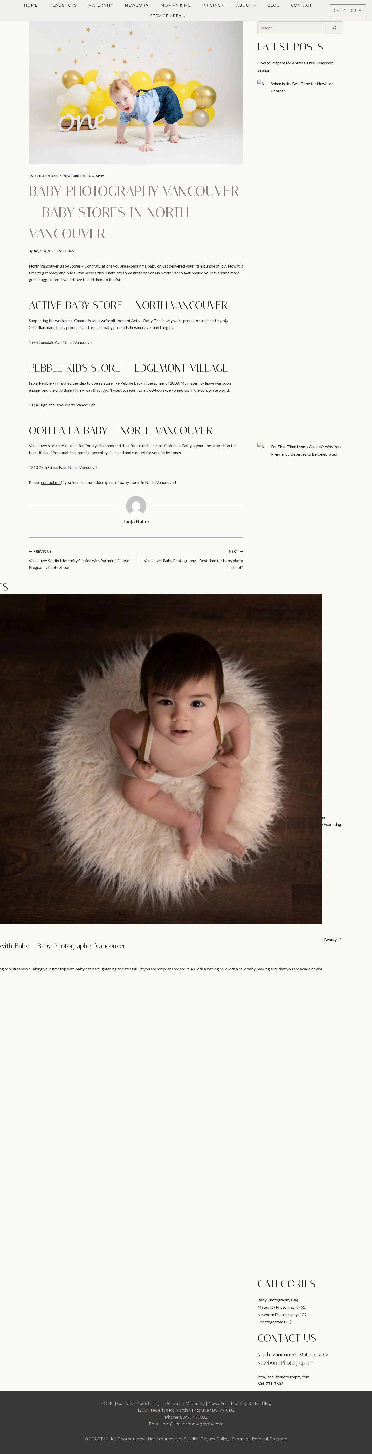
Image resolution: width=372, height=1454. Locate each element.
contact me (51, 482)
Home (31, 5)
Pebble (126, 383)
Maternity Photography (278, 1307)
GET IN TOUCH (348, 11)
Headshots (63, 5)
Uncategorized (270, 1321)
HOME (107, 1403)
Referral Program (269, 1439)
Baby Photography (45, 175)
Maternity (100, 5)
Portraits (173, 1403)
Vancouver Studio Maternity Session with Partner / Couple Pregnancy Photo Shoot (79, 559)
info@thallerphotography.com (283, 1376)
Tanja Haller (41, 251)
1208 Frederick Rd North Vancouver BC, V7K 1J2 (186, 1410)
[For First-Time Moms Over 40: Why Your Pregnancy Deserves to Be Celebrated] (262, 448)
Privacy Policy (215, 1439)
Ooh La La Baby (177, 445)
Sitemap (240, 1439)
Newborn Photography (84, 175)
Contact (301, 5)
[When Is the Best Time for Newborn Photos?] (262, 85)
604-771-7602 (270, 1383)
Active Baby (141, 320)
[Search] (334, 28)
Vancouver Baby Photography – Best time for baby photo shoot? (193, 559)
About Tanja (149, 1403)
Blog (273, 5)
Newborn (137, 5)
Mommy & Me (175, 5)
